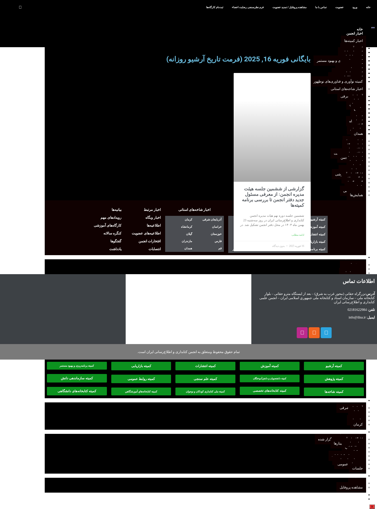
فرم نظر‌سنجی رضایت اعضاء (248, 7)
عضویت (339, 7)
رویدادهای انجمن (351, 432)
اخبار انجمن (354, 33)
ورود (354, 7)
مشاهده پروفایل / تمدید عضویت (289, 7)
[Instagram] (302, 332)
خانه (368, 7)
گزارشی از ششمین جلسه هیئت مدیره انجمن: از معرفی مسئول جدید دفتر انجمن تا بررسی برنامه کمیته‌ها (273, 197)
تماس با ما (321, 7)
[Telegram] (326, 332)
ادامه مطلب (297, 234)
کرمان (358, 424)
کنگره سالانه (354, 495)
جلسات (357, 468)
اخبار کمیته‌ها (353, 41)
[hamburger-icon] (373, 27)
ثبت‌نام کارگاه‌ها (214, 7)
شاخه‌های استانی (351, 400)
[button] (20, 7)
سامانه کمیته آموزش (348, 499)
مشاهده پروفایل (351, 487)
